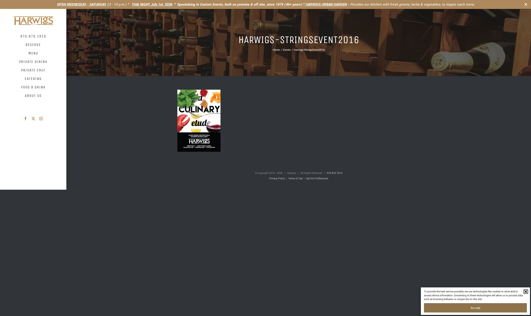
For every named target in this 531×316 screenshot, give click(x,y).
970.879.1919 (334, 173)
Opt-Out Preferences (317, 178)
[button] (526, 291)
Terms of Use (295, 178)
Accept (475, 308)
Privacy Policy (277, 178)
